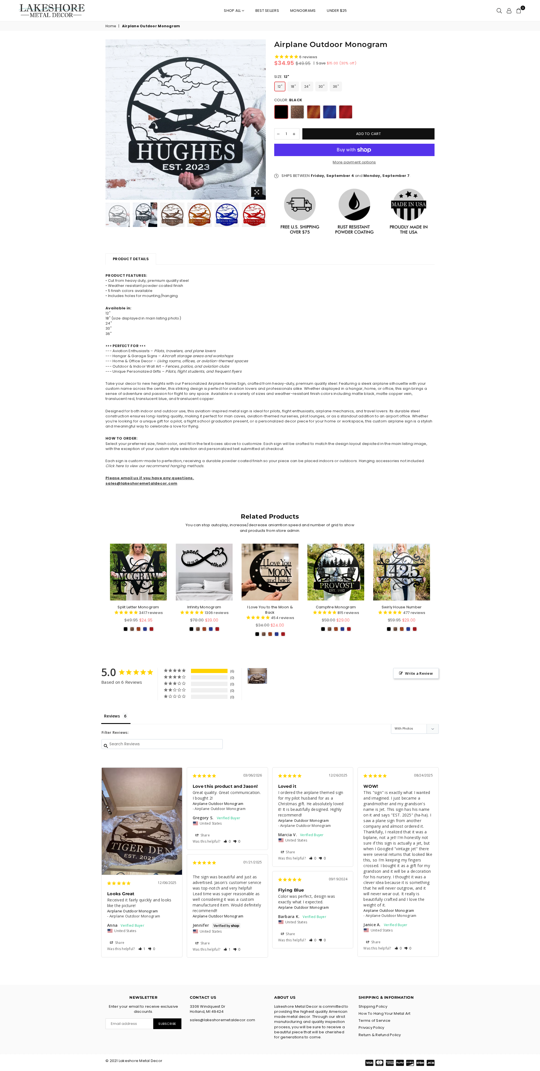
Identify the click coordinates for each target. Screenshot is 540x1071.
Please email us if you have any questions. (149, 478)
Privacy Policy (371, 1027)
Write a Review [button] (419, 673)
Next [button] (261, 120)
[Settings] (509, 10)
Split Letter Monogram (138, 607)
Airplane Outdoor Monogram (132, 911)
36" (336, 86)
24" (307, 86)
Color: (288, 100)
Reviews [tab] (112, 716)
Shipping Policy (373, 1006)
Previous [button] (110, 120)
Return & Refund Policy (380, 1035)
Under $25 (337, 10)
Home (110, 26)
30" (321, 86)
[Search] (499, 10)
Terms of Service (374, 1020)
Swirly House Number (402, 607)
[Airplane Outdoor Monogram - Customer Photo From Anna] (257, 676)
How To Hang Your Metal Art (385, 1013)
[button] (142, 948)
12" (280, 86)
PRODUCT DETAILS (131, 259)
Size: (281, 76)
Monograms (303, 10)
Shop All (233, 10)
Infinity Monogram (204, 607)
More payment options (354, 162)
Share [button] (119, 942)
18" (293, 86)
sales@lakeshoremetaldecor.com (141, 483)
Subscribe (167, 1024)
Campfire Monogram (336, 607)
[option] (185, 119)
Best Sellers (267, 10)
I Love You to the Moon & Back (270, 609)
